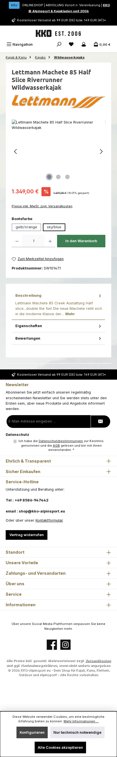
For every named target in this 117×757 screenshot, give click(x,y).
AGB (56, 445)
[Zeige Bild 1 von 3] (49, 177)
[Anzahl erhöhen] (50, 241)
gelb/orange (26, 227)
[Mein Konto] (84, 44)
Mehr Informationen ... (81, 721)
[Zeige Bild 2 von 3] (58, 177)
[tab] (58, 305)
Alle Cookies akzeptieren (60, 747)
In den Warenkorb (81, 241)
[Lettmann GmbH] (58, 101)
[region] (58, 151)
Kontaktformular (49, 520)
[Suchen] (59, 44)
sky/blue (54, 227)
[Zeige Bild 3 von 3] (67, 177)
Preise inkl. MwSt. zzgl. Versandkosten (42, 206)
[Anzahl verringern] (17, 241)
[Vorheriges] (16, 151)
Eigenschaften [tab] (28, 326)
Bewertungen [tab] (27, 338)
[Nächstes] (101, 151)
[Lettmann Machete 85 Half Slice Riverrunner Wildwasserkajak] (58, 151)
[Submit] (100, 421)
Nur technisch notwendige (77, 732)
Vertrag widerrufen (26, 535)
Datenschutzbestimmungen (61, 441)
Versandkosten (98, 660)
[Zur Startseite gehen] (58, 33)
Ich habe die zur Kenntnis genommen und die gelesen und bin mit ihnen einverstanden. (61, 445)
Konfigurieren (32, 732)
